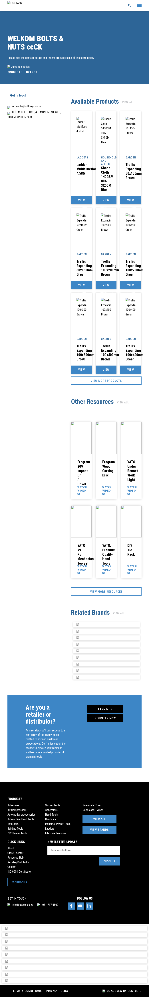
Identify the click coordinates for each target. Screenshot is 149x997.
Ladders (49, 828)
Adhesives (13, 805)
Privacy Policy (57, 991)
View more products (106, 380)
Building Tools (15, 828)
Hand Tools (51, 814)
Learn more (105, 709)
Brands (31, 72)
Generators (51, 810)
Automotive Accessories (21, 814)
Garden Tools (52, 805)
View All (99, 819)
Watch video (82, 489)
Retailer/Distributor (18, 862)
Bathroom (13, 824)
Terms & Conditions (26, 991)
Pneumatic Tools (92, 805)
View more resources (106, 591)
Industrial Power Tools (58, 824)
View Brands (99, 829)
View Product (82, 201)
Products (15, 72)
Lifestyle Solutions (55, 833)
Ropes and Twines (92, 810)
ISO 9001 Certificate (19, 871)
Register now (105, 718)
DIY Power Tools (17, 833)
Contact (11, 867)
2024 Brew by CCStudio (124, 991)
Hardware (50, 819)
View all (128, 102)
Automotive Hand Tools (20, 819)
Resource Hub (15, 857)
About (10, 848)
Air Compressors (17, 810)
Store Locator (15, 853)
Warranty (19, 882)
